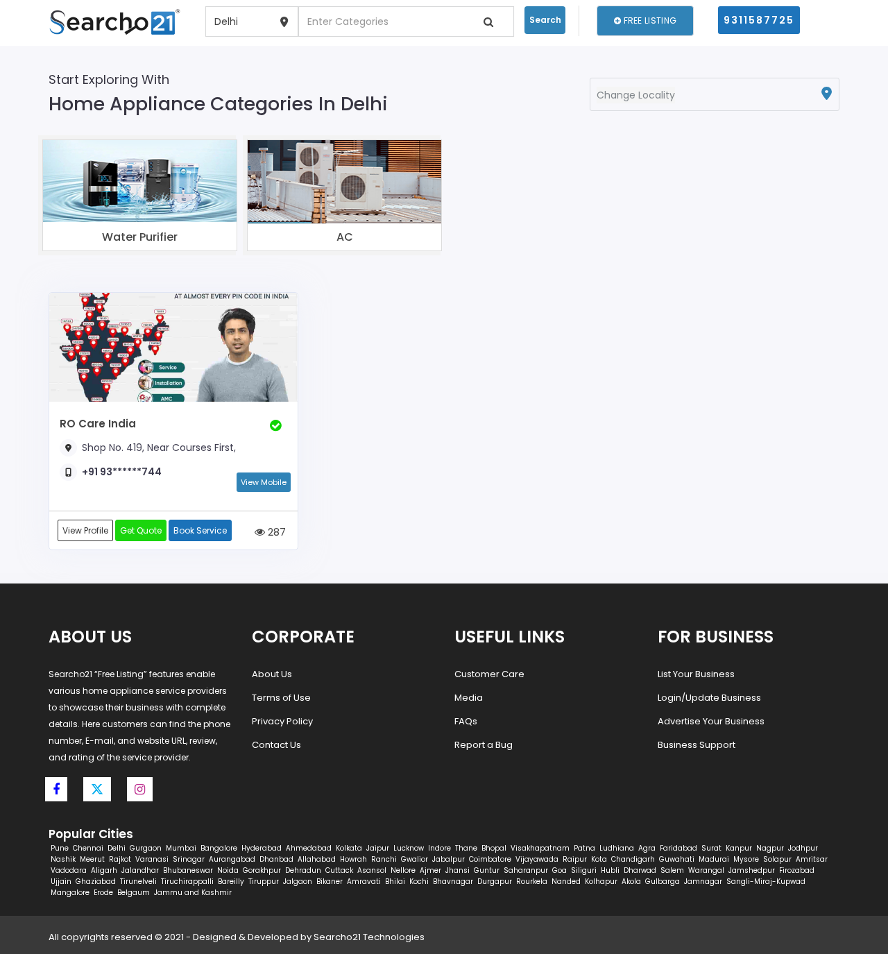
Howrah (353, 859)
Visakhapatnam (540, 848)
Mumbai (181, 848)
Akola (631, 881)
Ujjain (61, 881)
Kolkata (349, 848)
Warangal (706, 870)
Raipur (575, 859)
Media (468, 697)
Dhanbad (276, 859)
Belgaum (133, 892)
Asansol (371, 870)
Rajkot (120, 859)
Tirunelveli (138, 881)
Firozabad (796, 870)
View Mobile (264, 482)
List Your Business (696, 674)
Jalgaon (297, 881)
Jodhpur (803, 848)
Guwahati (676, 859)
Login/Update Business (709, 697)
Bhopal (493, 848)
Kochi (419, 881)
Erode (103, 892)
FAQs (465, 721)
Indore (439, 848)
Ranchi (384, 859)
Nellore (403, 870)
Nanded (566, 881)
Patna (584, 848)
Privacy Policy (282, 721)
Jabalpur (448, 859)
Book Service (200, 530)
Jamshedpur (751, 870)
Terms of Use (281, 697)
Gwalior (414, 859)
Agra (647, 848)
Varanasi (152, 859)
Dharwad (640, 870)
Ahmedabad (309, 848)
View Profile (85, 530)
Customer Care (489, 674)
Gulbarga (662, 881)
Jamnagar (703, 881)
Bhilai (395, 881)
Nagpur (770, 848)
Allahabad (317, 859)
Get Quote (141, 530)
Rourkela (531, 881)
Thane (466, 848)
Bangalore (218, 848)
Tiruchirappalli (187, 881)
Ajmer (430, 870)
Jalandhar (140, 870)
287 (275, 532)
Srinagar (189, 859)
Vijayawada (536, 859)
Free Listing (648, 20)
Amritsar (812, 859)
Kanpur (739, 848)
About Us (272, 674)
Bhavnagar (453, 881)
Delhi (117, 848)
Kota (599, 859)
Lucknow (408, 848)
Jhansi (457, 870)
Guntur (487, 870)
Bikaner (329, 881)
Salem (672, 870)
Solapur (777, 859)
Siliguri (584, 870)
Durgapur (494, 881)
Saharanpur (526, 870)
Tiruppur (263, 881)
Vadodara (69, 870)
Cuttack (339, 870)
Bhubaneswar (188, 870)
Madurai (714, 859)
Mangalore (70, 892)
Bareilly (231, 881)
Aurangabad (232, 859)
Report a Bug (483, 744)
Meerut (92, 859)
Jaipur (377, 848)
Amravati (364, 881)
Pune (60, 848)
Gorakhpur (262, 870)
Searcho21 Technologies (369, 937)
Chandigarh (633, 859)
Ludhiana (616, 848)
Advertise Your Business (711, 721)
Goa (559, 870)
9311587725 (759, 20)
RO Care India (98, 423)
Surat (711, 848)
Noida (228, 870)
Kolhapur (601, 881)
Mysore (746, 859)
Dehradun (303, 870)
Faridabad (678, 848)
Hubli (610, 870)
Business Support (696, 744)
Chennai (88, 848)
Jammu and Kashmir (193, 892)
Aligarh (104, 870)
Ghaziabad (96, 881)
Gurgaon (146, 848)
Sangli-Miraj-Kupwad (765, 881)
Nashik (63, 859)
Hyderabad (261, 848)
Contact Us (276, 744)
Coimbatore (490, 859)
